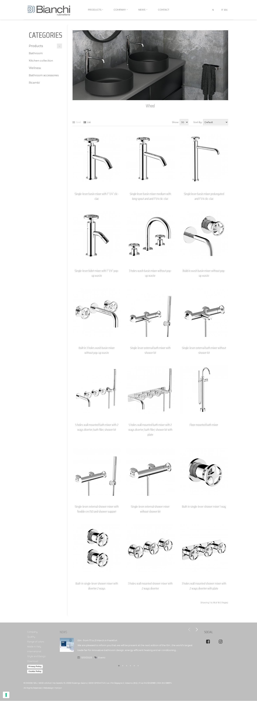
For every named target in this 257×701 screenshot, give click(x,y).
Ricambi (34, 82)
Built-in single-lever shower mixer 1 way (204, 506)
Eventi (101, 657)
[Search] (213, 9)
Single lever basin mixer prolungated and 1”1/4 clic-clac (204, 196)
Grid (78, 122)
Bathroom (36, 53)
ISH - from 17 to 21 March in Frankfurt (97, 640)
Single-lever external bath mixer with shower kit (150, 350)
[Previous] (189, 629)
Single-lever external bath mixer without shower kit (204, 350)
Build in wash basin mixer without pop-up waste (204, 273)
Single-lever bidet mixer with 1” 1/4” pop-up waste (97, 273)
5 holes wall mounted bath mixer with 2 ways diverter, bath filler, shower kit (96, 427)
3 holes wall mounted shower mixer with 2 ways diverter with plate (204, 586)
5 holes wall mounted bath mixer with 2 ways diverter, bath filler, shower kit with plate (150, 429)
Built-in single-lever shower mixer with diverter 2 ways (97, 586)
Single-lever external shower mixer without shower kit (150, 509)
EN (225, 9)
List (89, 122)
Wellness (35, 68)
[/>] (67, 649)
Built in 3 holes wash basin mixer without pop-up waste (97, 350)
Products (36, 46)
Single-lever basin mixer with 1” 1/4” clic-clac (97, 196)
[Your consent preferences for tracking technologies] (6, 695)
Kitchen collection (41, 60)
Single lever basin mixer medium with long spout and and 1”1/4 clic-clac (150, 196)
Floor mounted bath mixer (204, 424)
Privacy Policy (34, 666)
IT (222, 9)
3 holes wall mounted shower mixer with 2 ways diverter (150, 586)
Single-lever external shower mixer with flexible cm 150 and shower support (97, 509)
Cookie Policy (34, 671)
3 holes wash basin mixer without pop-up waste (150, 273)
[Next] (196, 629)
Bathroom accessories (44, 75)
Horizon (58, 688)
